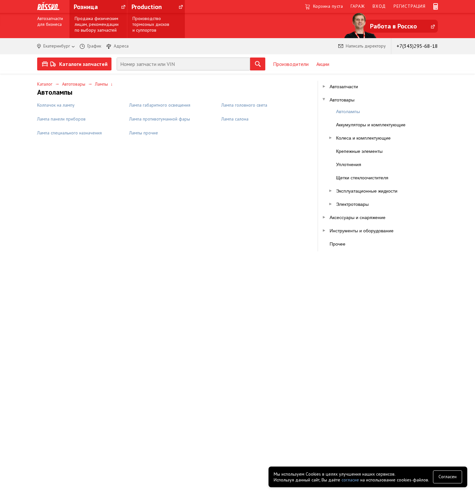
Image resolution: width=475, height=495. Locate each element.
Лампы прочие (143, 133)
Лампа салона (234, 119)
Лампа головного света (244, 105)
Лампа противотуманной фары (159, 119)
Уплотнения (348, 164)
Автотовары (73, 84)
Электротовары (352, 204)
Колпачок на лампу (56, 105)
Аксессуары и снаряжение (357, 217)
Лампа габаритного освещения (159, 105)
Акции (322, 64)
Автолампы (348, 111)
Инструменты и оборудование (362, 230)
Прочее (337, 244)
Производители (291, 64)
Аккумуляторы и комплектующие (371, 124)
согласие (350, 480)
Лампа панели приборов (61, 119)
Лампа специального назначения (69, 133)
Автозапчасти (344, 86)
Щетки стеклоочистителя (362, 177)
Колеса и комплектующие (363, 138)
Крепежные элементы (359, 151)
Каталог (44, 84)
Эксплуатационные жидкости (366, 191)
